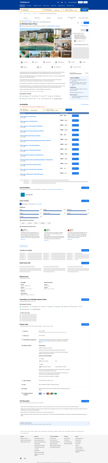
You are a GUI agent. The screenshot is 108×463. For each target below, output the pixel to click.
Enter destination (26, 9)
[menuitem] (22, 5)
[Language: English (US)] (61, 2)
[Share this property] (81, 22)
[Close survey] (87, 416)
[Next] (88, 38)
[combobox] (31, 10)
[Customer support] (65, 2)
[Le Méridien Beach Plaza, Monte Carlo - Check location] (20, 26)
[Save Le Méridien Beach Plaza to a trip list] (78, 22)
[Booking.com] (24, 2)
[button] (80, 53)
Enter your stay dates (45, 451)
